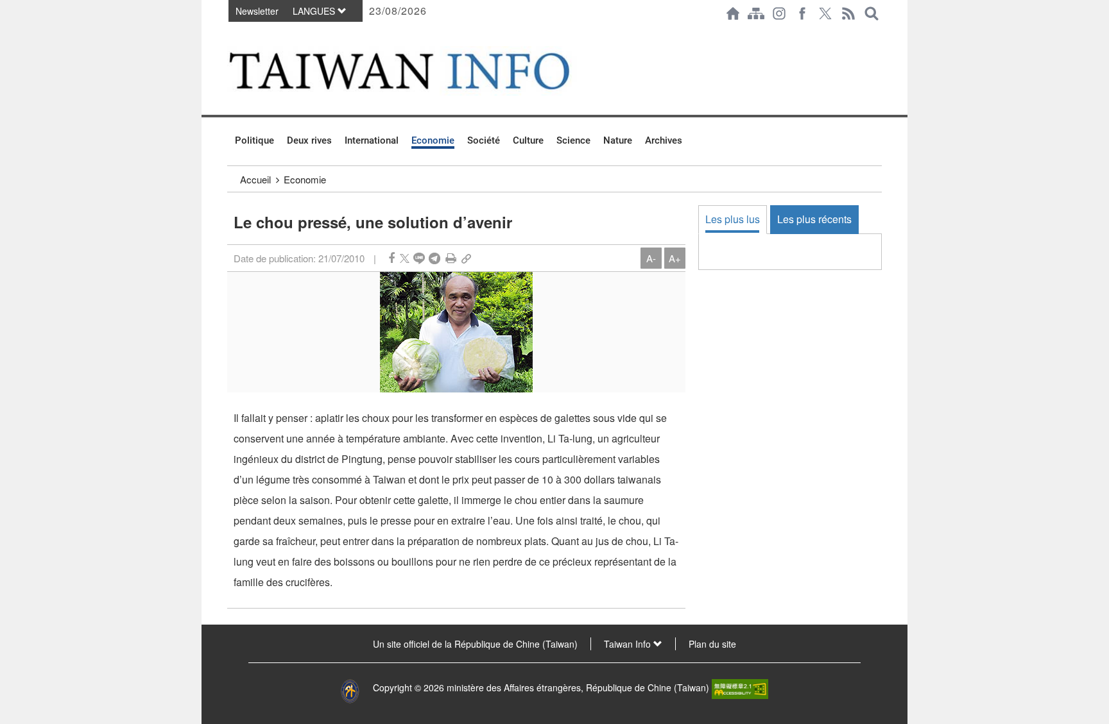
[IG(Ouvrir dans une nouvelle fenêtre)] (779, 13)
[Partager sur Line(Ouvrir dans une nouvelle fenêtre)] (419, 258)
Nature (617, 140)
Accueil (255, 179)
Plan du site (712, 643)
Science (573, 140)
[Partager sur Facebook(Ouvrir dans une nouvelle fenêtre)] (391, 258)
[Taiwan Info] (420, 71)
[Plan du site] (756, 13)
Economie (432, 140)
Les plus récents (814, 219)
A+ (675, 258)
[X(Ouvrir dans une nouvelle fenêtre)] (825, 13)
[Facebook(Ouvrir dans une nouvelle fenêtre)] (802, 13)
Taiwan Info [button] (628, 643)
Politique (254, 140)
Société (483, 140)
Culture (528, 140)
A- (651, 258)
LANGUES (315, 10)
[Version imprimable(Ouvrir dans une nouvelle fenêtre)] (451, 258)
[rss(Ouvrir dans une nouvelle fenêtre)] (848, 13)
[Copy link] (466, 258)
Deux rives (309, 140)
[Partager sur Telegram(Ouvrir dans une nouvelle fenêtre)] (434, 258)
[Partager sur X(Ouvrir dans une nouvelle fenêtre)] (404, 258)
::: (231, 33)
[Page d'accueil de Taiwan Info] (733, 13)
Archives (663, 140)
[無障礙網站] (740, 687)
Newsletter (257, 10)
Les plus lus (732, 219)
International (372, 140)
